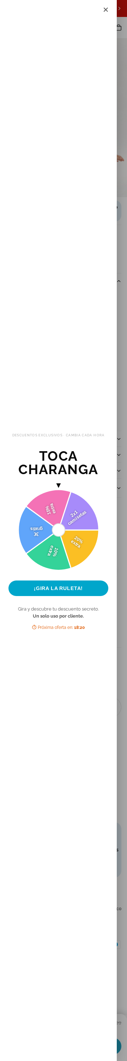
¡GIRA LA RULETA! (58, 588)
